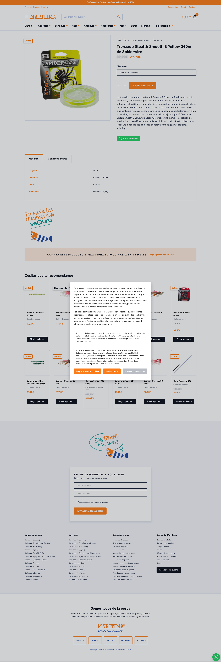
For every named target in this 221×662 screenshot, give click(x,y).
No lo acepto (112, 371)
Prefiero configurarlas (135, 371)
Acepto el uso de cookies (87, 371)
